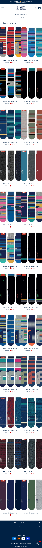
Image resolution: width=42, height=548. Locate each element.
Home (17, 14)
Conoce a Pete (20, 522)
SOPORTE (20, 531)
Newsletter (20, 535)
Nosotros (21, 526)
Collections (23, 14)
